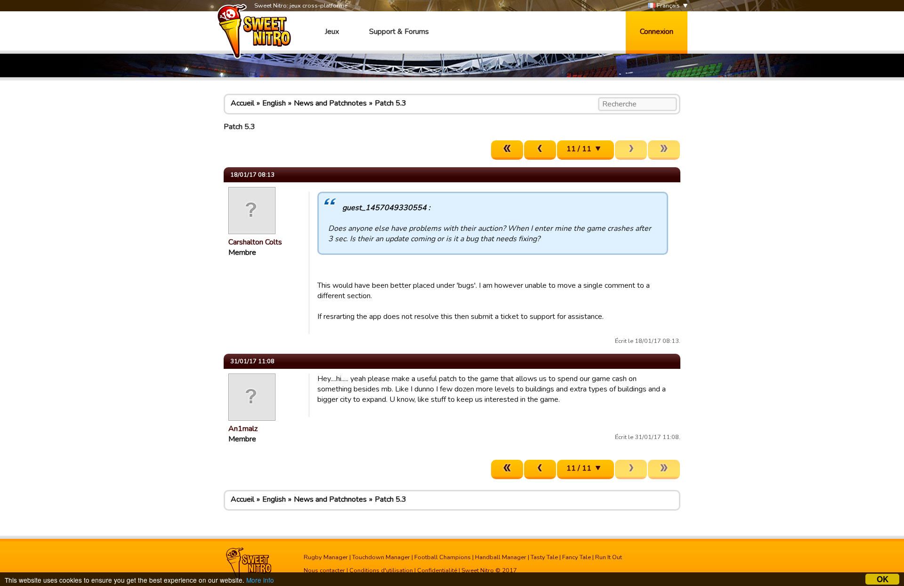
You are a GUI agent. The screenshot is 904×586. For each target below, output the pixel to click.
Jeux (332, 31)
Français (667, 5)
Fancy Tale (576, 557)
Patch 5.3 (390, 103)
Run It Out (608, 557)
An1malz (243, 428)
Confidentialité (437, 570)
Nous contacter (324, 570)
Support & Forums (399, 31)
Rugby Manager (326, 557)
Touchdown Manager (381, 557)
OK (882, 579)
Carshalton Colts (255, 242)
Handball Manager (500, 557)
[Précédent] (540, 150)
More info (260, 580)
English (274, 103)
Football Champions (442, 557)
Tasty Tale (544, 557)
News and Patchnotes (330, 103)
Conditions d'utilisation (381, 570)
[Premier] (507, 150)
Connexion (656, 31)
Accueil (242, 103)
